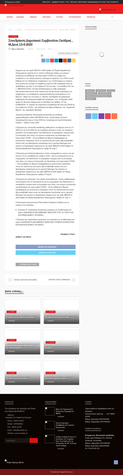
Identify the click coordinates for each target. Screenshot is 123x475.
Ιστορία (59, 17)
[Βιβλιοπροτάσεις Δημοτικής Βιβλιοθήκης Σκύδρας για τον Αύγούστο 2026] (61, 310)
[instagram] (101, 116)
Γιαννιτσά (101, 90)
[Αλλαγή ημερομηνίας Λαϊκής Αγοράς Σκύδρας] (61, 340)
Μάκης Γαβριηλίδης (18, 49)
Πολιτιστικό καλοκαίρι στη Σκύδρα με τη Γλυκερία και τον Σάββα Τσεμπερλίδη (21, 316)
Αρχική (10, 17)
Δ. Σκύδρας (13, 36)
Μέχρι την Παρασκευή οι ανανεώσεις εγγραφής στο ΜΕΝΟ (65, 411)
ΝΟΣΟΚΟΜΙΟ (104, 93)
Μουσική (46, 17)
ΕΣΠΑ (111, 90)
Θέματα (33, 17)
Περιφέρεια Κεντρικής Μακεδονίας (98, 96)
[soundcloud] (114, 116)
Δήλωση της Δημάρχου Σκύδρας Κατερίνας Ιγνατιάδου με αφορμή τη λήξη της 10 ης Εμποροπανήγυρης (22, 345)
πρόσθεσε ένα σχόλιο (28, 264)
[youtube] (108, 116)
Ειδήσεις (20, 17)
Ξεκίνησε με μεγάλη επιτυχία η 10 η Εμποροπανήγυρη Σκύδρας (59, 377)
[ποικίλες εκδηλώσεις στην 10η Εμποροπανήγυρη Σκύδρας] (22, 371)
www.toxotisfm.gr (21, 433)
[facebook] (109, 17)
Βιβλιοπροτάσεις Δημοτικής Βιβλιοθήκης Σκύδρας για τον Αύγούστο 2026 (61, 316)
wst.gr (70, 472)
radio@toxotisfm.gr (20, 430)
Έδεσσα (90, 90)
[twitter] (95, 116)
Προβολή (91, 17)
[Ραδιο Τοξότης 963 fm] (14, 5)
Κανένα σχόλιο (41, 49)
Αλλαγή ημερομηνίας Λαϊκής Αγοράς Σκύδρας (59, 347)
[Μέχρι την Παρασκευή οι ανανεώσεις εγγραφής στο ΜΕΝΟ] (50, 411)
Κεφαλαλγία (91, 93)
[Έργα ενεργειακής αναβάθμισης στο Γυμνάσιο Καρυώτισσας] (50, 425)
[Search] (116, 17)
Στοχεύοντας (75, 17)
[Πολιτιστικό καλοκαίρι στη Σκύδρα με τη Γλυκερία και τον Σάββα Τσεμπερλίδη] (22, 310)
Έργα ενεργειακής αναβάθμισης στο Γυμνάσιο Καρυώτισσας (65, 425)
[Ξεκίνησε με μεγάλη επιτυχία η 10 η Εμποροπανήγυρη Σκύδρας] (61, 371)
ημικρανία (90, 99)
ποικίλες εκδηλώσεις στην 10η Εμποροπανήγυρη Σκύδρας (18, 377)
